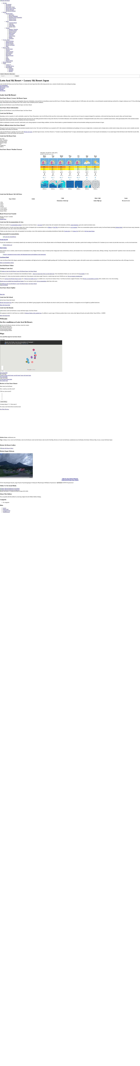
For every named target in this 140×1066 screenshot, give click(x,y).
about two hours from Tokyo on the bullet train (43, 273)
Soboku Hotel (119, 227)
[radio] (71, 394)
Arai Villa (55, 227)
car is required (74, 227)
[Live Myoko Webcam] (16, 465)
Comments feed (6, 510)
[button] (5, 326)
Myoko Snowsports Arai (5, 302)
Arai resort (39, 225)
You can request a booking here (75, 276)
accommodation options (15, 225)
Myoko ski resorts (28, 131)
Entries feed (5, 509)
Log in (4, 508)
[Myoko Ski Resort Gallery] (6, 448)
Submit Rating (4, 401)
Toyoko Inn (67, 231)
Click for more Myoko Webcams (70, 478)
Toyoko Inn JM (4, 239)
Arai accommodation (41, 281)
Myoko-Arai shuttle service (30, 278)
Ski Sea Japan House (89, 231)
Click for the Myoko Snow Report (70, 480)
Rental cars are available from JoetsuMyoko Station (12, 281)
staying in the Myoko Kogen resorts (13, 278)
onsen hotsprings (74, 225)
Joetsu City (75, 231)
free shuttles (82, 273)
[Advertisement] (44, 424)
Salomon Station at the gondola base (33, 313)
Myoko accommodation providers (91, 278)
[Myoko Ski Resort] (5, 0)
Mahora (50, 227)
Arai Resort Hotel (4, 257)
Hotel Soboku (3, 247)
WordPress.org (6, 512)
